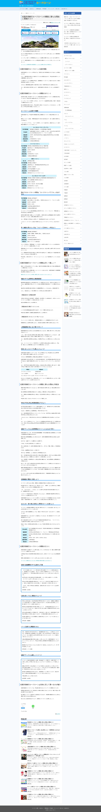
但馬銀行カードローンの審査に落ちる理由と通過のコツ (40, 771)
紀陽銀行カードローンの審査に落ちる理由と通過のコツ (40, 778)
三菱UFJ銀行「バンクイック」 (70, 150)
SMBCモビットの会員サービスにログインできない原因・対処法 (75, 288)
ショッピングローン (68, 83)
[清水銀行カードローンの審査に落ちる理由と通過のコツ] (24, 724)
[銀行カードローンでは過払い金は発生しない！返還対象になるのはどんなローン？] (24, 732)
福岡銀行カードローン (68, 211)
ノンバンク (67, 61)
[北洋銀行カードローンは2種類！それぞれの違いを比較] (66, 292)
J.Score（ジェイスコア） (69, 144)
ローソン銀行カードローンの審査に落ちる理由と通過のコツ (41, 786)
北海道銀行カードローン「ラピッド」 (72, 220)
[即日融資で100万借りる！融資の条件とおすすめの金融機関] (66, 311)
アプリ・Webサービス (68, 243)
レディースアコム (68, 122)
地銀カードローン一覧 (55, 22)
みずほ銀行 (66, 156)
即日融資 (44, 8)
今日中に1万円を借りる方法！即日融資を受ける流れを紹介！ (75, 308)
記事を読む (29, 726)
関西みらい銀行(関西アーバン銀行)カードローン (72, 224)
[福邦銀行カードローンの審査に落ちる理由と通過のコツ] (24, 741)
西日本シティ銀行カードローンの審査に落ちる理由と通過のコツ (42, 763)
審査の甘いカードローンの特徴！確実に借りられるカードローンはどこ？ (36, 274)
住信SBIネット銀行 (68, 168)
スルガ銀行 (66, 177)
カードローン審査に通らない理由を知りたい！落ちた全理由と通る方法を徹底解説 (72, 25)
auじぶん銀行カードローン (69, 214)
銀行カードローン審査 (69, 70)
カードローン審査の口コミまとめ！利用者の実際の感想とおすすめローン (36, 560)
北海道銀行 (66, 183)
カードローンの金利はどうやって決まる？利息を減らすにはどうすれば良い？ (74, 267)
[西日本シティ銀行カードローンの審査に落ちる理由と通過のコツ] (24, 766)
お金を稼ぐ (66, 237)
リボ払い (66, 101)
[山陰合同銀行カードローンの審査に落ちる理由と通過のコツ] (24, 749)
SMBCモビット (67, 134)
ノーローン (66, 138)
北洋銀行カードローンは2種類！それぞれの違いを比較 (75, 295)
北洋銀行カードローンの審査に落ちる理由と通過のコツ (75, 301)
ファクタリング (67, 98)
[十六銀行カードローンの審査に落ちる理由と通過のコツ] (24, 797)
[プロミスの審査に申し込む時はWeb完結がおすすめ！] (66, 251)
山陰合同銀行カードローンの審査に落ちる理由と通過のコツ (41, 746)
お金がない (32, 8)
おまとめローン (67, 80)
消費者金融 (38, 8)
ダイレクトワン (67, 141)
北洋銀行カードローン (68, 205)
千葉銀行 (66, 192)
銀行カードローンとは (69, 58)
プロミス (66, 113)
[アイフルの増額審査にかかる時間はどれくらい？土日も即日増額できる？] (66, 279)
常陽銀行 (66, 189)
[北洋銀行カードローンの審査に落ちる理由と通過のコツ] (66, 298)
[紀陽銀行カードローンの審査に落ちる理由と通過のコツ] (24, 781)
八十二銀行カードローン (69, 228)
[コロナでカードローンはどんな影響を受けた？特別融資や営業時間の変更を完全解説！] (66, 270)
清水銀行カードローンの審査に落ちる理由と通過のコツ (40, 722)
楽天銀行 (66, 159)
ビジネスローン (67, 92)
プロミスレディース (69, 116)
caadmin (58, 713)
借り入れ (57, 8)
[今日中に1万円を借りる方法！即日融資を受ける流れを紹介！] (66, 305)
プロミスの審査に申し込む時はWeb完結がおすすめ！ (75, 253)
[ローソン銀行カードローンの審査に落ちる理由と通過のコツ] (24, 789)
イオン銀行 (66, 171)
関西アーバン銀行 (68, 165)
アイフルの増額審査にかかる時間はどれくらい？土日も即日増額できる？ (74, 281)
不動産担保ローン (68, 86)
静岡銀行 (66, 199)
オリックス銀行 (67, 162)
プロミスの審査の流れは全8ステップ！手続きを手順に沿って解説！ (74, 260)
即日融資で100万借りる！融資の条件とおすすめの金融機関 (75, 314)
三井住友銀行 (67, 153)
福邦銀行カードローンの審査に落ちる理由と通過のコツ (40, 738)
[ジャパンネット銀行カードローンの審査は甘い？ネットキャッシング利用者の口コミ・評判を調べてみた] (24, 757)
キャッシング (51, 8)
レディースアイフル (69, 128)
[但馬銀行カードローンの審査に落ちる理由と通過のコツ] (24, 773)
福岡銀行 (66, 195)
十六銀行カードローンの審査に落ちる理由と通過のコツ (40, 794)
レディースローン (68, 64)
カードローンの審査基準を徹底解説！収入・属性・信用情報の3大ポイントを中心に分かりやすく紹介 (72, 31)
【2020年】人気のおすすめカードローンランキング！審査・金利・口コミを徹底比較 (72, 45)
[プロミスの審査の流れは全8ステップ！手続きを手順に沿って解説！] (66, 257)
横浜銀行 (66, 202)
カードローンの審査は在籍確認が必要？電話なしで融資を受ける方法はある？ (72, 38)
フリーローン (67, 73)
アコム (65, 119)
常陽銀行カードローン (68, 217)
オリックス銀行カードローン (70, 208)
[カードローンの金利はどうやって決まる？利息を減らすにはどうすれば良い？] (66, 264)
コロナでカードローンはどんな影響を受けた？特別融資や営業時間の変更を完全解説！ (74, 274)
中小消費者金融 (68, 110)
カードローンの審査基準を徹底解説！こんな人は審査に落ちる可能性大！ (36, 64)
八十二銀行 (66, 186)
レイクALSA (66, 131)
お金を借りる (64, 8)
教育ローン (66, 89)
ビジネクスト (67, 147)
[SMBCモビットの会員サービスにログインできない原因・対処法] (66, 285)
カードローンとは (68, 55)
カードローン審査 (24, 8)
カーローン (66, 95)
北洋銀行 (66, 180)
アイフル (66, 125)
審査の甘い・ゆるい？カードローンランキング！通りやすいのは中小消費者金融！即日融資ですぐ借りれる (72, 18)
